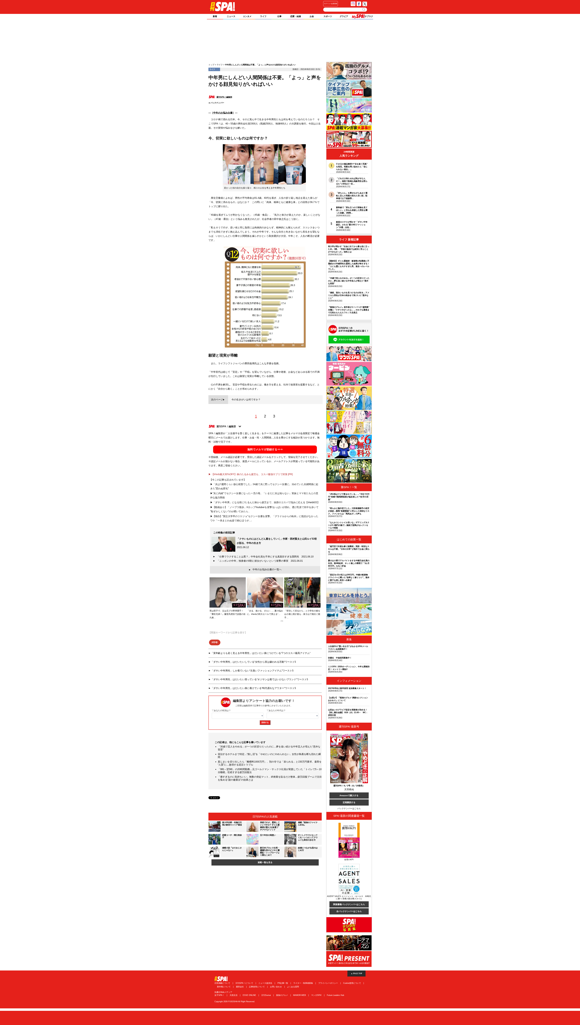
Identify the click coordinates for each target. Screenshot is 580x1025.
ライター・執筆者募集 (303, 983)
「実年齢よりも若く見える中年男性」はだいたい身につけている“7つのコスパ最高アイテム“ (260, 653)
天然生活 (234, 995)
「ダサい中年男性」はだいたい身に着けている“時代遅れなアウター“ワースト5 (253, 688)
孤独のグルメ (282, 995)
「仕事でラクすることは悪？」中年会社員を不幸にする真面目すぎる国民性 (265, 556)
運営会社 (240, 987)
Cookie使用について (352, 983)
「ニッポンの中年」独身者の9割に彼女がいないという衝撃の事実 (260, 561)
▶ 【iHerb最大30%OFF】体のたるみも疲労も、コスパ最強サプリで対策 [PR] (250, 474)
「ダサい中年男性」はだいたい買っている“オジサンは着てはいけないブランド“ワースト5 (259, 679)
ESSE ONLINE (250, 995)
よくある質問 (293, 987)
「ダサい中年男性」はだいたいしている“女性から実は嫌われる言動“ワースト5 (253, 662)
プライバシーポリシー (328, 983)
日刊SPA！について (244, 983)
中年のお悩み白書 (223, 112)
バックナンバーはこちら (349, 808)
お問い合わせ (276, 987)
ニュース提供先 (265, 983)
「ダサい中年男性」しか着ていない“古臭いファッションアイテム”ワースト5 (252, 670)
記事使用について (257, 987)
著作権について (224, 987)
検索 (364, 9)
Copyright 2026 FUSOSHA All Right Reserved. (234, 1001)
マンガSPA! (316, 995)
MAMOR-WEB (299, 995)
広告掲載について (222, 983)
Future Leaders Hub (335, 995)
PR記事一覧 (283, 983)
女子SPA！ (219, 995)
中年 (215, 642)
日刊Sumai (266, 995)
